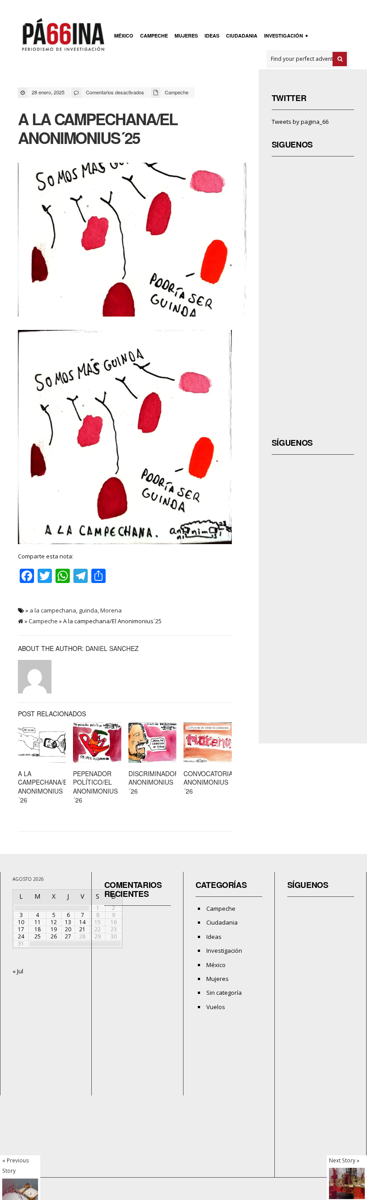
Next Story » (344, 1160)
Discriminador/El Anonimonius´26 (158, 782)
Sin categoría (224, 993)
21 (82, 929)
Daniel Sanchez (112, 648)
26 (54, 936)
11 (37, 922)
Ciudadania (241, 35)
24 (21, 936)
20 (68, 929)
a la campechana (53, 610)
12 (54, 922)
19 (54, 929)
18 (37, 929)
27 (68, 936)
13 (68, 922)
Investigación (282, 36)
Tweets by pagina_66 (300, 122)
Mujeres (186, 35)
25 (37, 936)
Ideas (212, 35)
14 (82, 922)
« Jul (18, 971)
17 (21, 929)
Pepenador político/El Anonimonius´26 (95, 786)
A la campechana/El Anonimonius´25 (97, 128)
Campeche (154, 35)
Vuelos (215, 1007)
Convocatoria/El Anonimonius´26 (213, 782)
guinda (88, 610)
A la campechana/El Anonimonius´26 (44, 786)
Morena (111, 610)
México (123, 35)
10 (21, 922)
